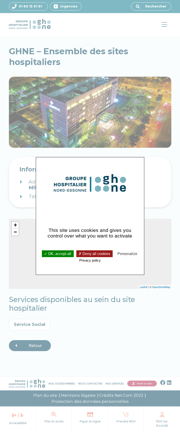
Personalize (127, 254)
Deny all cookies (96, 254)
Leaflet (143, 287)
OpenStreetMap (161, 287)
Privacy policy (90, 260)
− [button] (15, 232)
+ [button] (15, 225)
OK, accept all (59, 254)
